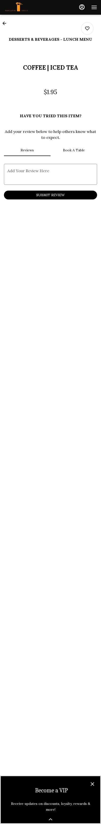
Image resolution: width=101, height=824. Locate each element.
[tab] (27, 150)
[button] (6, 23)
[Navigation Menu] (94, 7)
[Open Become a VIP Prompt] (50, 819)
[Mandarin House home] (26, 7)
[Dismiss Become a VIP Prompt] (92, 784)
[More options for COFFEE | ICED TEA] (87, 28)
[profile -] (82, 7)
